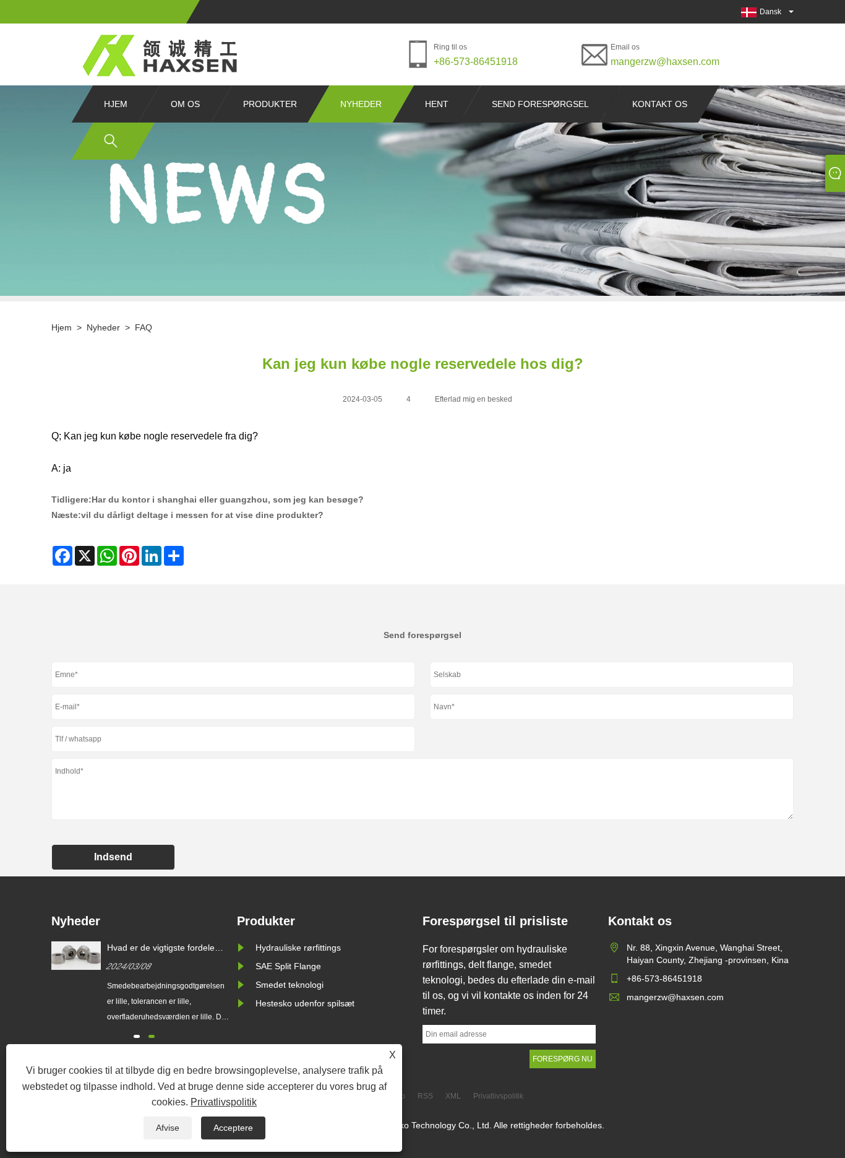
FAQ (143, 327)
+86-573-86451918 (476, 61)
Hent (436, 104)
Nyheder (361, 104)
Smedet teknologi (289, 985)
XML (453, 1096)
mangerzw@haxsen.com (665, 61)
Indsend (113, 857)
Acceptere (233, 1128)
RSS (425, 1096)
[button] (136, 1036)
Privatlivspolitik (224, 1102)
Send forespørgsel (540, 104)
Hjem (115, 104)
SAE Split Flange (288, 966)
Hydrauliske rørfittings (298, 948)
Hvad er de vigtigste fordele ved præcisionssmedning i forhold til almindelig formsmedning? (161, 948)
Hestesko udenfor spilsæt (304, 1003)
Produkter (270, 104)
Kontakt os (659, 104)
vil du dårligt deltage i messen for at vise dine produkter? (202, 515)
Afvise (167, 1128)
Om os (185, 104)
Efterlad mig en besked (473, 399)
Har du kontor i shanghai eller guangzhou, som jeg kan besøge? (228, 499)
